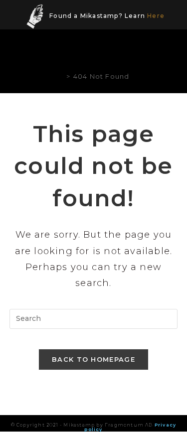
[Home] (60, 76)
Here (156, 15)
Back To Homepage (93, 359)
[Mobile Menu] (171, 50)
